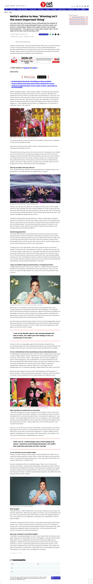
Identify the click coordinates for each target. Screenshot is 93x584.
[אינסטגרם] (85, 6)
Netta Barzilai (26, 36)
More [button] (83, 9)
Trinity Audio (22, 41)
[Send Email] (58, 34)
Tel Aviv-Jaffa (22, 5)
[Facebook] (53, 34)
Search (72, 6)
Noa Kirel (32, 36)
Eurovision (20, 36)
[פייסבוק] (82, 6)
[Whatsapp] (50, 34)
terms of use (19, 578)
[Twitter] (55, 34)
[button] (88, 6)
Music (10, 12)
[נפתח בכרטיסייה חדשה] (77, 6)
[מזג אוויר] (17, 6)
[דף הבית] (46, 7)
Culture (6, 12)
